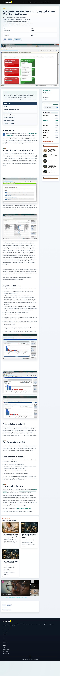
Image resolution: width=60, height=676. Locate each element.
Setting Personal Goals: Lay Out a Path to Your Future (29, 536)
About (4, 647)
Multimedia (50, 137)
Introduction (6, 106)
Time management (17, 39)
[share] (28, 581)
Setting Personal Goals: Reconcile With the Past (11, 563)
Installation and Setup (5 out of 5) (11, 109)
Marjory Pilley (7, 30)
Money (4, 8)
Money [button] (29, 2)
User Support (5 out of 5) (9, 117)
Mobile (50, 135)
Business (10, 39)
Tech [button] (24, 2)
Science (36, 2)
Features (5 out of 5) (8, 112)
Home (5, 39)
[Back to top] (30, 656)
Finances (50, 123)
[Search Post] (57, 107)
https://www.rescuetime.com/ (24, 508)
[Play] (35, 591)
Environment (42, 2)
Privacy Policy (6, 651)
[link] (3, 581)
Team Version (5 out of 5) (9, 120)
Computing (50, 115)
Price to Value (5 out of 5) (9, 114)
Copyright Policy (6, 649)
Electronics (50, 132)
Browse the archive (48, 141)
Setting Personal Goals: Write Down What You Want (52, 166)
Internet (50, 118)
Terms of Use (6, 653)
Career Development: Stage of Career (53, 171)
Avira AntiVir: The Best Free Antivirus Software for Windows (15, 581)
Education (49, 2)
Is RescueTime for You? (9, 123)
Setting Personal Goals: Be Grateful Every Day (11, 535)
